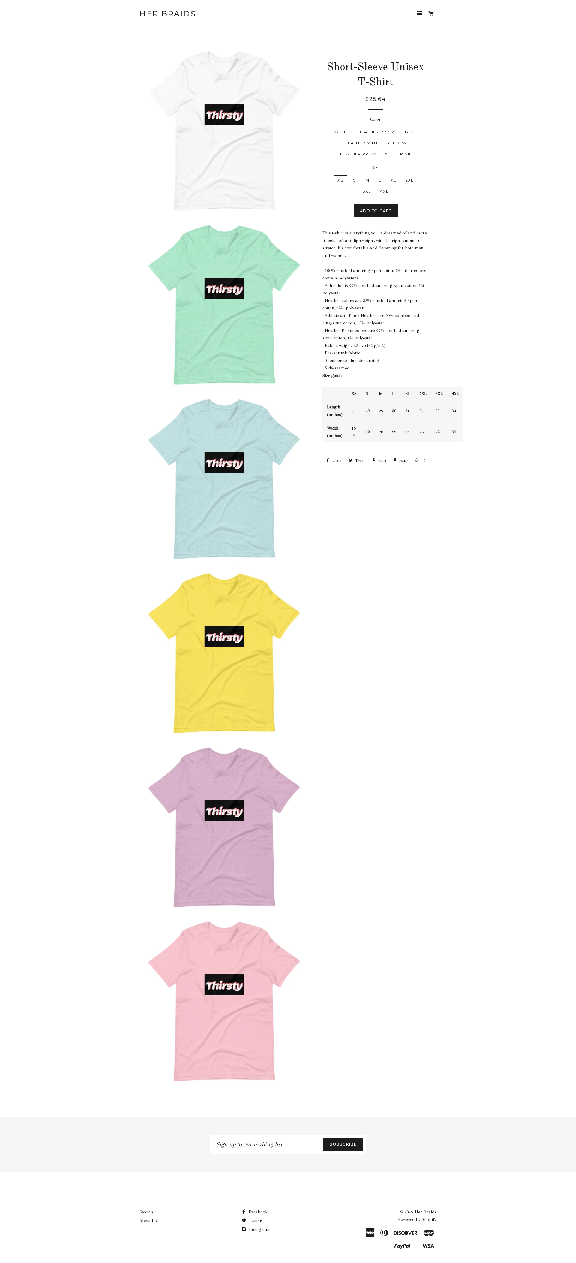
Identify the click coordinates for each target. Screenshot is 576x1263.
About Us (148, 1220)
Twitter (255, 1220)
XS (341, 180)
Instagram (259, 1229)
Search (146, 1212)
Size (376, 167)
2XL (410, 180)
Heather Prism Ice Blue (387, 131)
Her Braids (168, 13)
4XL (384, 191)
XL (393, 180)
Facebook (258, 1212)
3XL (367, 191)
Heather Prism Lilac (365, 154)
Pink (405, 154)
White (341, 131)
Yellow (397, 142)
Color (375, 119)
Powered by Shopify (417, 1219)
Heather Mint (361, 142)
